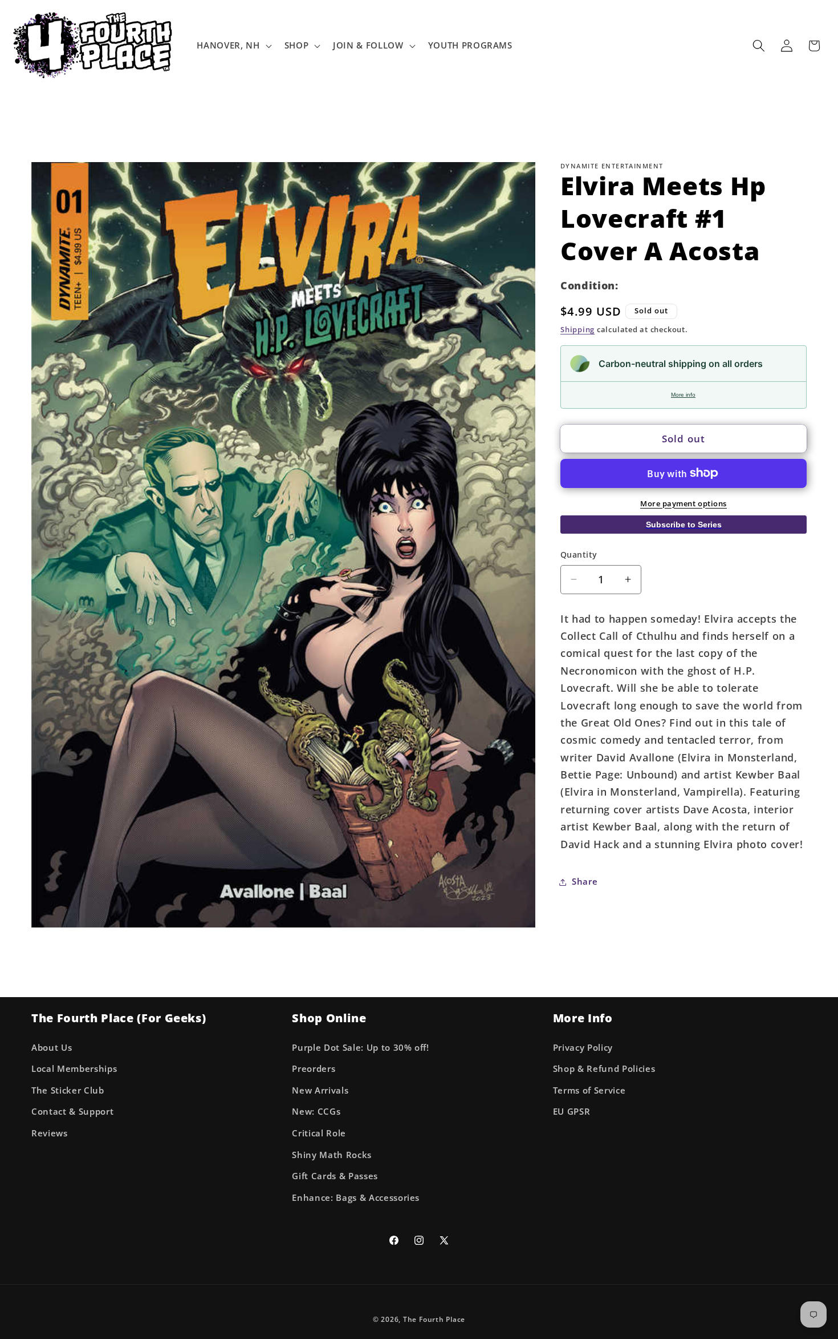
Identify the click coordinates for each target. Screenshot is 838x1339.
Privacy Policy (583, 1048)
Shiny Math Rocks (332, 1155)
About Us (51, 1048)
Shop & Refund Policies (604, 1069)
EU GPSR (572, 1112)
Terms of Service (589, 1090)
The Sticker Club (67, 1090)
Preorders (313, 1069)
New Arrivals (320, 1090)
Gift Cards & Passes (335, 1176)
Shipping (577, 329)
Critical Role (319, 1133)
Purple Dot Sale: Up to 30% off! (360, 1048)
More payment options (683, 503)
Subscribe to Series (684, 524)
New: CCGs (316, 1112)
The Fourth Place (434, 1319)
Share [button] (584, 882)
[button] (232, 46)
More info (683, 395)
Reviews (49, 1133)
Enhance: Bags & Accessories (356, 1198)
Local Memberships (74, 1069)
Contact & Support (72, 1112)
